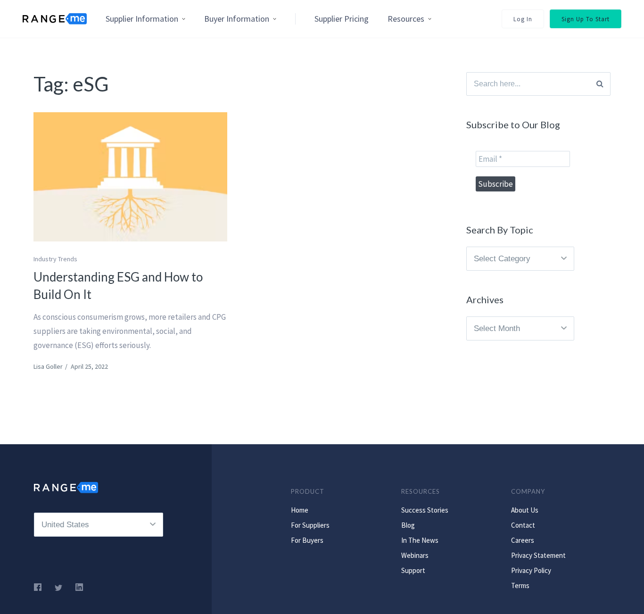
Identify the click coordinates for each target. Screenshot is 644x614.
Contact (523, 525)
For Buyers (307, 540)
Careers (522, 540)
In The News (419, 540)
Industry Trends (55, 259)
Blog (408, 525)
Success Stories (424, 510)
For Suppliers (310, 525)
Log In (522, 19)
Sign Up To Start (585, 19)
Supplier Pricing (341, 18)
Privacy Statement (538, 555)
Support (413, 570)
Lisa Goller (48, 366)
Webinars (415, 555)
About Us (524, 510)
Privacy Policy (531, 570)
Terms (520, 585)
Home (299, 510)
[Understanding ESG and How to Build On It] (130, 176)
